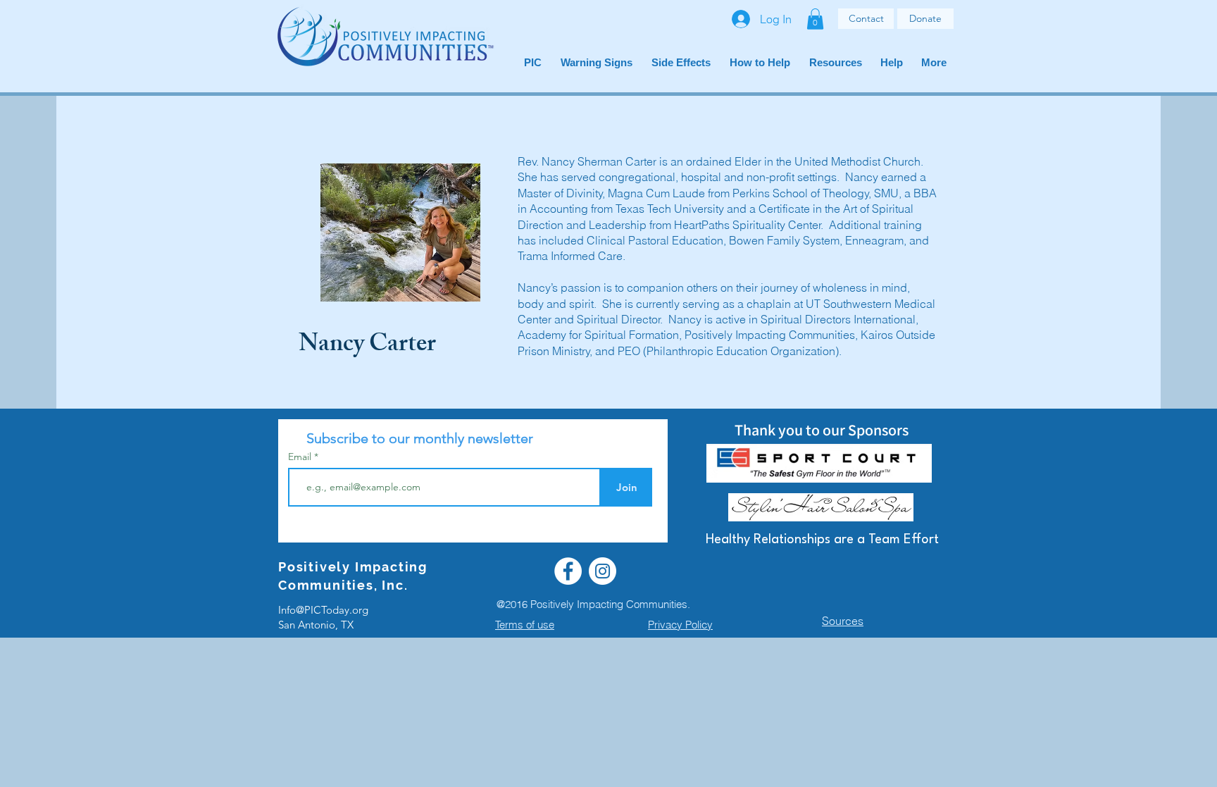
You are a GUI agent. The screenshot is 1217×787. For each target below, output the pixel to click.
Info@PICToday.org (323, 609)
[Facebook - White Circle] (568, 571)
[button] (815, 19)
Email (301, 456)
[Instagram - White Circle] (602, 571)
